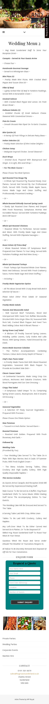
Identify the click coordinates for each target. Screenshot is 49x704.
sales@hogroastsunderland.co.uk (24, 673)
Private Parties (9, 638)
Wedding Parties (10, 644)
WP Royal (30, 699)
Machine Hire (8, 656)
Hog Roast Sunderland (24, 12)
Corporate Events (10, 650)
